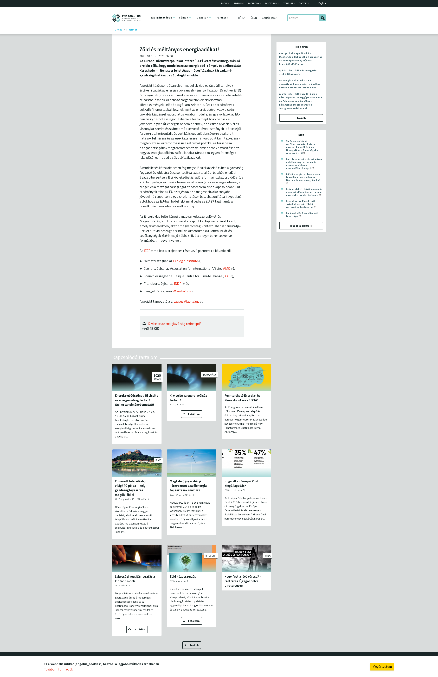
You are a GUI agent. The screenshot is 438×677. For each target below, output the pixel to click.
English (322, 3)
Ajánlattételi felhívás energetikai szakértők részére (298, 72)
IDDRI (178, 283)
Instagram (271, 3)
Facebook (253, 3)
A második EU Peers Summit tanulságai (302, 214)
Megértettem (382, 666)
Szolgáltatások (161, 17)
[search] (322, 17)
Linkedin (237, 3)
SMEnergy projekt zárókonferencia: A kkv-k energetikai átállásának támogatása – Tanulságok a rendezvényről (302, 147)
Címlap (118, 29)
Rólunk (254, 18)
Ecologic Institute (185, 261)
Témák (183, 17)
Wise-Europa (182, 291)
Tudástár (201, 17)
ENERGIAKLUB (126, 18)
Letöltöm (194, 414)
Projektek (221, 17)
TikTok (303, 3)
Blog (224, 3)
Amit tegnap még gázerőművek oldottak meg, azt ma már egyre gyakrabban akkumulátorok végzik (304, 163)
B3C (227, 276)
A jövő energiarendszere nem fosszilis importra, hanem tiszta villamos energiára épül (303, 177)
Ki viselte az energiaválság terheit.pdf (174, 323)
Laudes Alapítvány (186, 301)
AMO (226, 268)
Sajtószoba (269, 18)
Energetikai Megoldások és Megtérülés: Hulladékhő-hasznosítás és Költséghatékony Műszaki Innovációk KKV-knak (300, 58)
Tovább (194, 645)
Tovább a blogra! (299, 226)
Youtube (288, 3)
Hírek (241, 18)
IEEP (147, 250)
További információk (58, 669)
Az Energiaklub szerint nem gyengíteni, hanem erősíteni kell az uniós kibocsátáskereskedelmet (299, 83)
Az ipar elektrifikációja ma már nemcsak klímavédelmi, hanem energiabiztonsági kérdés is (304, 192)
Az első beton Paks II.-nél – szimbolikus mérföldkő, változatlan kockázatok (301, 204)
